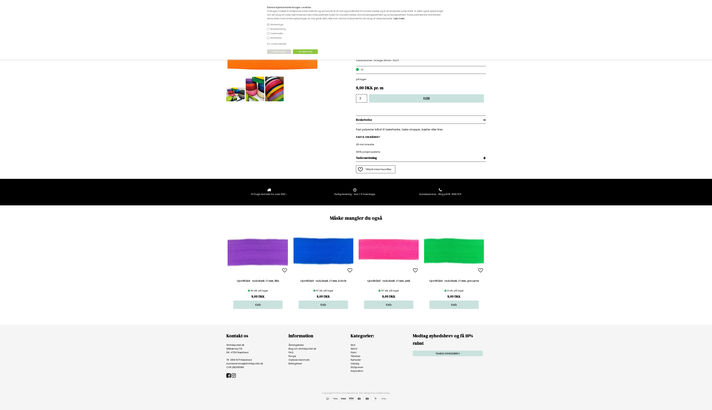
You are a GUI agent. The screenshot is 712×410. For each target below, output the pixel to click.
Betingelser (295, 363)
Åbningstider (296, 345)
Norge (292, 356)
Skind (354, 348)
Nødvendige (276, 24)
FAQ (291, 352)
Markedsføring (278, 28)
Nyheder (356, 360)
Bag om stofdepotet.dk (302, 348)
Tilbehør (355, 356)
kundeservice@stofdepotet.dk (244, 363)
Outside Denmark (299, 360)
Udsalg (355, 363)
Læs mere (398, 18)
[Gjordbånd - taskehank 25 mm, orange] (272, 74)
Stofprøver (357, 367)
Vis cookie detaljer (276, 43)
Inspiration (357, 371)
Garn (354, 352)
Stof (353, 345)
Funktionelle (276, 33)
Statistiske (275, 37)
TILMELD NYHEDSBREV (448, 353)
